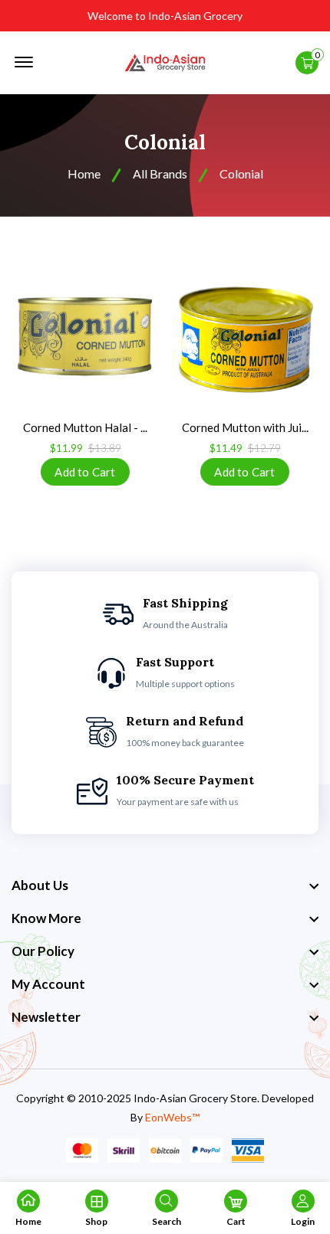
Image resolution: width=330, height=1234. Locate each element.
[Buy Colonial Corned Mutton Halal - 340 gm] (85, 336)
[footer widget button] (165, 885)
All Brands (160, 173)
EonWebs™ (172, 1117)
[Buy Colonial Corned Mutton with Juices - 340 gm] (244, 336)
